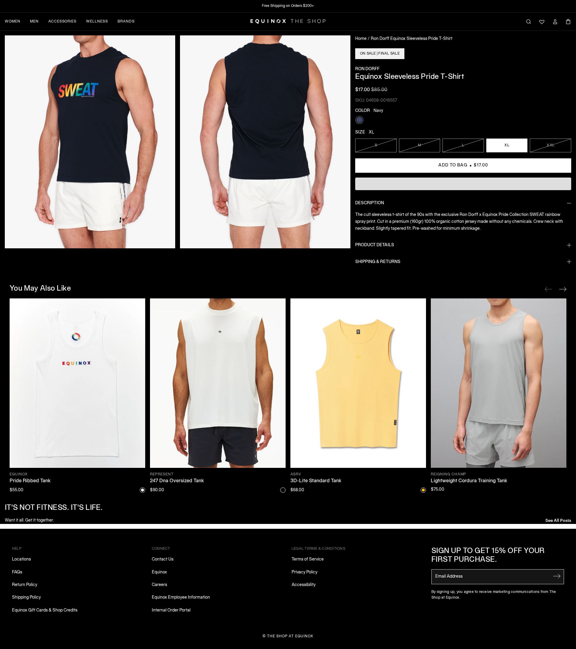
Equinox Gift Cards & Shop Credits (44, 610)
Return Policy (24, 585)
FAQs (17, 572)
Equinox (159, 572)
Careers (159, 585)
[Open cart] (568, 22)
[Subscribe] (556, 576)
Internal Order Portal (171, 610)
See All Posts (558, 520)
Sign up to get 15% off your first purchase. (488, 555)
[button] (90, 141)
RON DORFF (367, 69)
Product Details (374, 245)
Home (361, 39)
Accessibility (304, 585)
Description (369, 203)
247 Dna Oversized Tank (177, 481)
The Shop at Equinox (290, 636)
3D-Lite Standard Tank (315, 481)
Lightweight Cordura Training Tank (469, 481)
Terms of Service (308, 559)
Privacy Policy (304, 572)
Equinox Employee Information (181, 598)
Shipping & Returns (377, 262)
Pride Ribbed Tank (30, 481)
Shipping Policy (26, 598)
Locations (21, 559)
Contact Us (162, 559)
